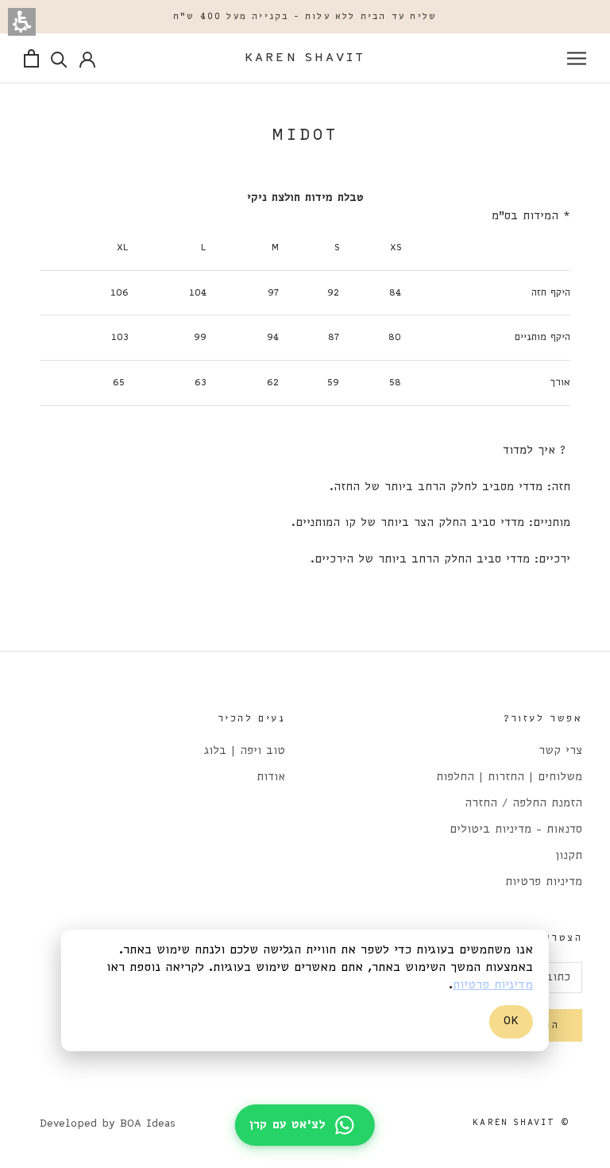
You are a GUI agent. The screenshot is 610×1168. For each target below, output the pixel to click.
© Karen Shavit (521, 1123)
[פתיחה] (576, 58)
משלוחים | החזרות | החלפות (509, 777)
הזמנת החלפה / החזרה (523, 804)
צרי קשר (560, 751)
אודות (271, 777)
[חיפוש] (59, 58)
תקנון (568, 856)
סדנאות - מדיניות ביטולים (516, 830)
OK (511, 1021)
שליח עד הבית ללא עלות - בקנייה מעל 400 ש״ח (305, 17)
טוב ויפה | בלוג (244, 751)
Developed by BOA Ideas (108, 1124)
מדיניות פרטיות (543, 882)
